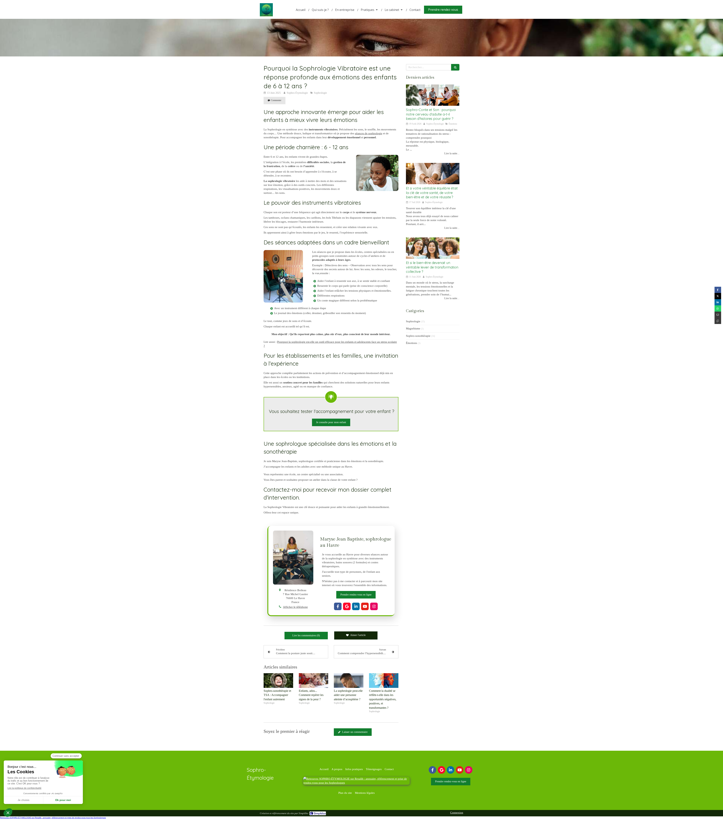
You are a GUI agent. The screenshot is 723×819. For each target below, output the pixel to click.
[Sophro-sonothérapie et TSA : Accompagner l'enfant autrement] (278, 680)
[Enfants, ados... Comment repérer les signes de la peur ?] (313, 680)
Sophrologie (413, 321)
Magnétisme (413, 328)
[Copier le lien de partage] (718, 321)
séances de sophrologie (368, 133)
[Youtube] (365, 606)
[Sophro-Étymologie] (266, 15)
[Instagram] (374, 606)
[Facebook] (338, 606)
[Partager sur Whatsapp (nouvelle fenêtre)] (718, 308)
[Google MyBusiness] (347, 606)
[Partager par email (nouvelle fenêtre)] (718, 315)
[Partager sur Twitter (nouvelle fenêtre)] (718, 296)
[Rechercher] (455, 67)
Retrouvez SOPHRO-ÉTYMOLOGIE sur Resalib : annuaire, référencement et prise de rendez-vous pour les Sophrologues (53, 818)
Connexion (456, 812)
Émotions (411, 342)
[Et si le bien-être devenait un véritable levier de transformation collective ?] (432, 248)
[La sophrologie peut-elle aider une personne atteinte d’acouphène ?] (348, 680)
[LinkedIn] (356, 606)
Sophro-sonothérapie (418, 335)
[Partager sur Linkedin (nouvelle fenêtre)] (718, 302)
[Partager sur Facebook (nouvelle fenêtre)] (718, 290)
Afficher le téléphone (295, 606)
